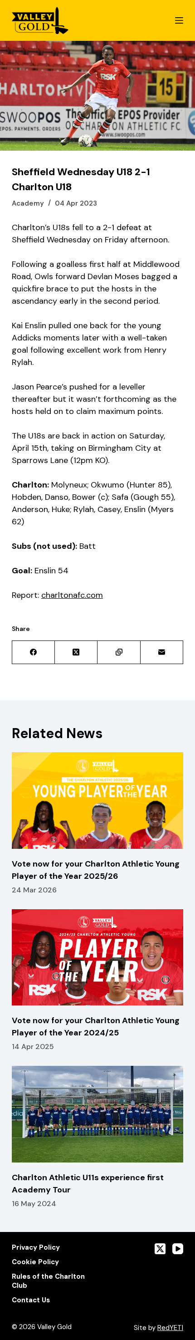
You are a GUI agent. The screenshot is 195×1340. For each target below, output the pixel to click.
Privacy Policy (36, 1247)
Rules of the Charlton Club (48, 1281)
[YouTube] (177, 1248)
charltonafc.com (72, 595)
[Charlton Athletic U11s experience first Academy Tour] (97, 1114)
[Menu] (179, 20)
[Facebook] (33, 652)
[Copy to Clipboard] (119, 652)
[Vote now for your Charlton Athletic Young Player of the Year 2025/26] (97, 800)
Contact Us (31, 1300)
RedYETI (170, 1327)
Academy (28, 203)
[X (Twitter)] (76, 652)
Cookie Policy (35, 1262)
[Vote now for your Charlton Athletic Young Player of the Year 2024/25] (97, 957)
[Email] (162, 652)
